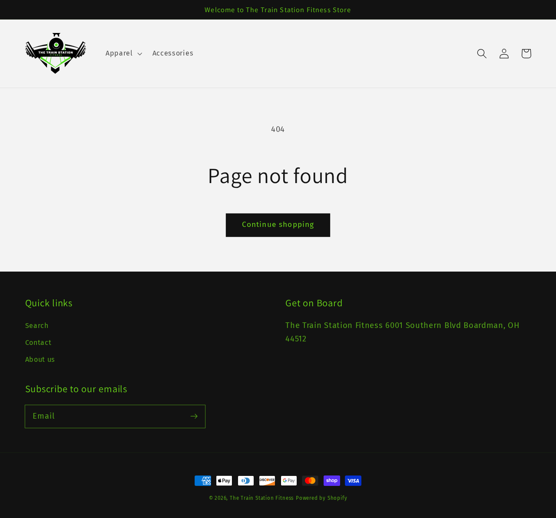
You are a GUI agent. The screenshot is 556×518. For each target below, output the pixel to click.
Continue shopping (278, 224)
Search (37, 325)
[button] (122, 53)
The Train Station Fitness (262, 498)
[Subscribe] (194, 416)
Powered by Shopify (322, 498)
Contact (38, 342)
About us (40, 359)
